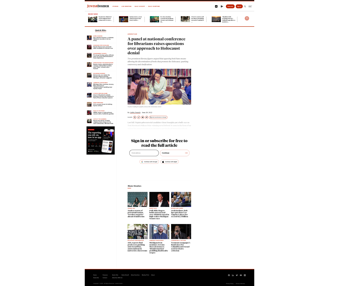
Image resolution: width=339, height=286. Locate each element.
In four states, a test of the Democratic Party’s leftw (136, 18)
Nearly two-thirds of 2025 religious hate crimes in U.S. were (105, 18)
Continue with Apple (171, 161)
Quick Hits (100, 30)
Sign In (239, 6)
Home (95, 275)
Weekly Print (145, 275)
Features (105, 275)
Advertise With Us (117, 278)
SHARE (130, 117)
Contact (105, 278)
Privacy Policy (230, 283)
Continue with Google (150, 161)
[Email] (142, 117)
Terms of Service (240, 283)
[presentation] (247, 18)
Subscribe (230, 6)
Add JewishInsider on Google (159, 117)
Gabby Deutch (135, 112)
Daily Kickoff (125, 275)
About (153, 275)
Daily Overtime (135, 275)
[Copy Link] (138, 117)
